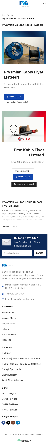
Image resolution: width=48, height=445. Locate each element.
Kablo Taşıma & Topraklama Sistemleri (21, 364)
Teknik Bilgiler (9, 393)
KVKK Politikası (9, 409)
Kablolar (6, 353)
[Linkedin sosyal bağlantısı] (18, 423)
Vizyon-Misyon (9, 318)
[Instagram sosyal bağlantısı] (13, 423)
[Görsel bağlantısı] (11, 265)
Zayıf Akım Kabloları (12, 380)
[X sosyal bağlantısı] (8, 423)
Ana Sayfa (7, 15)
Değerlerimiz (8, 323)
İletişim (5, 329)
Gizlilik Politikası (10, 404)
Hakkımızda (8, 312)
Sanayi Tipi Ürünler (12, 369)
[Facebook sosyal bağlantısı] (3, 423)
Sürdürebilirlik (9, 334)
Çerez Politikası (9, 398)
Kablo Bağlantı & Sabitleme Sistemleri (21, 358)
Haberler (6, 340)
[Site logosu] (24, 3)
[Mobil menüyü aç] (3, 4)
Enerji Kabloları (9, 374)
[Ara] (44, 4)
